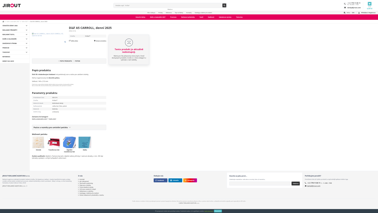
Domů (3, 21)
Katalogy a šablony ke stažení (203, 13)
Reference (169, 13)
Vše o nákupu (151, 13)
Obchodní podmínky (86, 183)
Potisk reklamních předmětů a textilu (92, 195)
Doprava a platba (85, 185)
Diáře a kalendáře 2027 (157, 17)
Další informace (208, 211)
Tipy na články (179, 13)
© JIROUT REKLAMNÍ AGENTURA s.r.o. (189, 203)
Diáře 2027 (25, 21)
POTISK (77, 61)
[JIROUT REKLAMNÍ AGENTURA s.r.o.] (11, 5)
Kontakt (82, 179)
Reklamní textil (8, 34)
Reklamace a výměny (86, 191)
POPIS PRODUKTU (66, 61)
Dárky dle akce (8, 61)
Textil (201, 17)
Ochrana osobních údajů (88, 189)
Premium (173, 17)
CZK (353, 13)
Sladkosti (211, 17)
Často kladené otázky (86, 187)
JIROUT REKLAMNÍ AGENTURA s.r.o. (14, 186)
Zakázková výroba (225, 17)
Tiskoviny (239, 17)
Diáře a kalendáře (9, 39)
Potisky (160, 13)
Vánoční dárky (140, 17)
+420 (353, 3)
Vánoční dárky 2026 (10, 26)
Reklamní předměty (188, 17)
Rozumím (218, 211)
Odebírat (296, 183)
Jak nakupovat (84, 181)
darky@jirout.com (313, 186)
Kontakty (189, 13)
